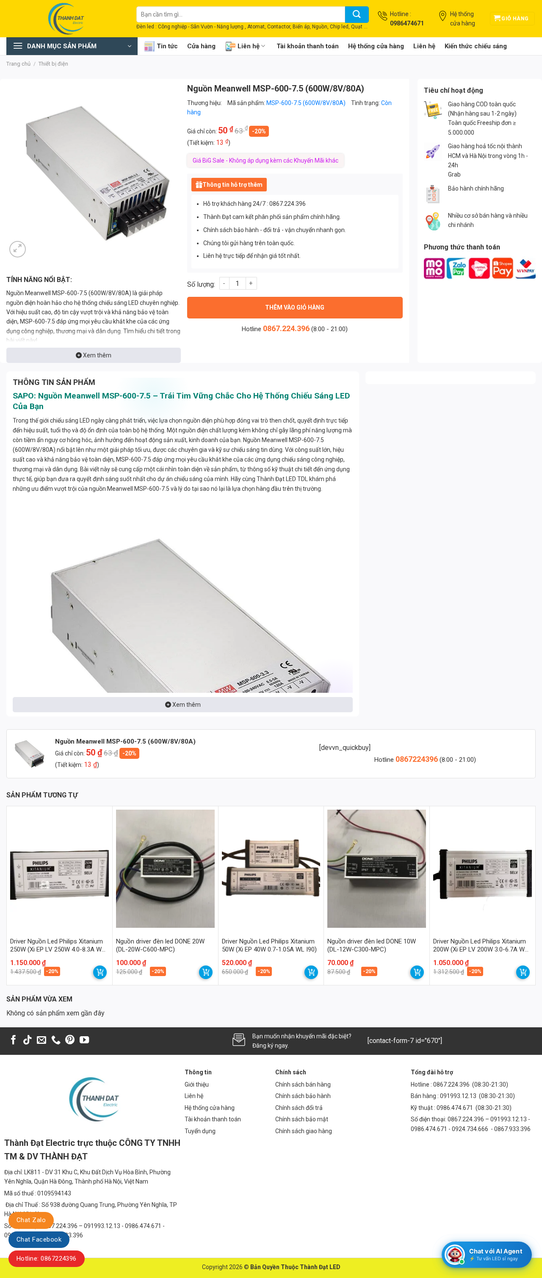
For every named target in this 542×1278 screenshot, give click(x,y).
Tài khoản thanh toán (308, 46)
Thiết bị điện (53, 64)
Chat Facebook (39, 1239)
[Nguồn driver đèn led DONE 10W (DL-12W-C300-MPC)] (376, 869)
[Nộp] (357, 14)
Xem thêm (96, 355)
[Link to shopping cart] (100, 972)
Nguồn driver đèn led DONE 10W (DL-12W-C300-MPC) (371, 946)
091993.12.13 (458, 1096)
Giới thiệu (197, 1084)
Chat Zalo (31, 1220)
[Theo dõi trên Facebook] (13, 1040)
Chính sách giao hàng (303, 1131)
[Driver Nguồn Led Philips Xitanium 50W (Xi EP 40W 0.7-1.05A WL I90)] (271, 869)
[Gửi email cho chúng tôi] (41, 1040)
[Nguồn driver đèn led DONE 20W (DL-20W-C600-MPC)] (165, 869)
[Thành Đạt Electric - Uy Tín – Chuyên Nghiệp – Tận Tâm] (65, 19)
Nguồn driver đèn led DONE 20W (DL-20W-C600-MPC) (160, 946)
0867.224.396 (286, 328)
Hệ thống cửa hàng (376, 46)
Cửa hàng (201, 46)
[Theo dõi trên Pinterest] (70, 1040)
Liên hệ (249, 46)
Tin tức (167, 46)
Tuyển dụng (200, 1131)
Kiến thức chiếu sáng (476, 46)
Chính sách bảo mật (301, 1119)
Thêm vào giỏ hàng (294, 307)
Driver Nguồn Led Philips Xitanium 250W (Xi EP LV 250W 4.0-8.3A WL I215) (57, 946)
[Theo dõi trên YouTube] (84, 1040)
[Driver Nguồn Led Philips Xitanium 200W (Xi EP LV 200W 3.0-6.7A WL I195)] (482, 869)
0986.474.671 (455, 1107)
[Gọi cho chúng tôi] (56, 1040)
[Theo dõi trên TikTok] (27, 1040)
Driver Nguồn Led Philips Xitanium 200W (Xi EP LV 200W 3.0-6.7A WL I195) (480, 946)
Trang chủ (18, 64)
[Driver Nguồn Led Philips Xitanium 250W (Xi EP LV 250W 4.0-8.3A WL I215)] (59, 869)
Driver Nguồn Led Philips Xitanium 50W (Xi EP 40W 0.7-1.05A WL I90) (269, 946)
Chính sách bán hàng (303, 1084)
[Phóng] (17, 249)
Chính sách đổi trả (299, 1107)
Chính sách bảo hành (303, 1096)
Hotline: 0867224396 (47, 1258)
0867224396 (417, 759)
